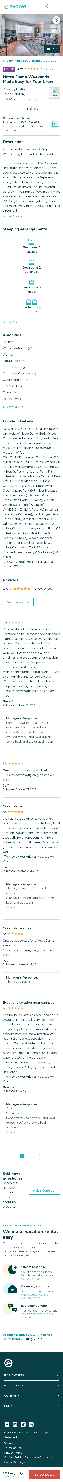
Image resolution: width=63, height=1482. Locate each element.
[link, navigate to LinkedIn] (31, 1424)
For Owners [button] (14, 1375)
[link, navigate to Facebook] (7, 1424)
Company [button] (11, 1395)
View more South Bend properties (31, 60)
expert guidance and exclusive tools (34, 1296)
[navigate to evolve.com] (8, 1363)
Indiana (45, 1334)
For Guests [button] (13, 1385)
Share (34, 108)
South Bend (11, 1339)
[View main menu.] (57, 6)
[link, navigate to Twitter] (23, 1424)
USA (33, 1334)
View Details (10, 1476)
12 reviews (46, 69)
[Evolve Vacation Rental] (15, 7)
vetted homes (30, 1278)
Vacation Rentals (15, 1334)
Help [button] (8, 1405)
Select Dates (44, 1474)
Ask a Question (45, 1190)
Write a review (18, 602)
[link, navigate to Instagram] (15, 1424)
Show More (11, 216)
